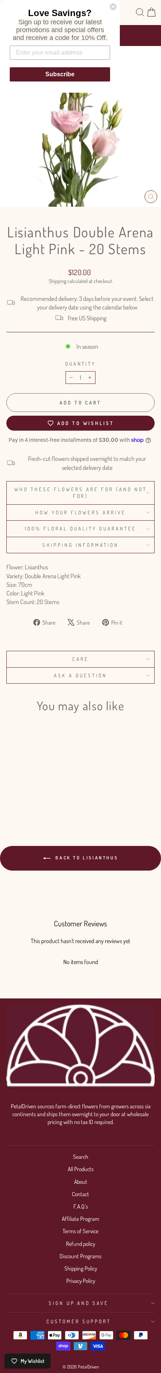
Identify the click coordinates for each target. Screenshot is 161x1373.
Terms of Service (80, 1231)
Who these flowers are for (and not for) (80, 492)
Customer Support (78, 1321)
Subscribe (60, 74)
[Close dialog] (113, 6)
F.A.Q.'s (80, 1206)
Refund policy (80, 1243)
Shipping (57, 281)
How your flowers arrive (80, 512)
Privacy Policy (80, 1280)
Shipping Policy (80, 1268)
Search (80, 1156)
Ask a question (80, 675)
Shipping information (80, 545)
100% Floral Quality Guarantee (80, 528)
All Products (81, 1169)
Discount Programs (80, 1256)
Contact (80, 1194)
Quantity (80, 363)
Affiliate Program (80, 1218)
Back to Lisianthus (86, 858)
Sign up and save (79, 1303)
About (80, 1181)
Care (80, 659)
